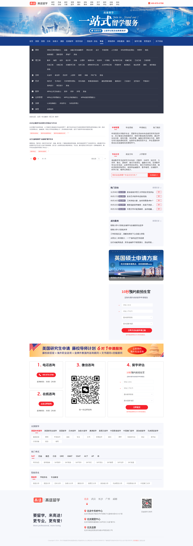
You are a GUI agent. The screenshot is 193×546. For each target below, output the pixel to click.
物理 (55, 60)
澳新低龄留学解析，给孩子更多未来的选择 (141, 205)
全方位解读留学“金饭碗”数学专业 (41, 139)
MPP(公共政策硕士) (71, 97)
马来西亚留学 (153, 431)
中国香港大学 (131, 483)
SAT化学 (120, 462)
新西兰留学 (103, 431)
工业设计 (127, 81)
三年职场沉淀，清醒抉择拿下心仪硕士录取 (128, 234)
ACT (86, 456)
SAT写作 (79, 462)
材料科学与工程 (93, 65)
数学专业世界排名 (46, 133)
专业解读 (54, 477)
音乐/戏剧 (81, 81)
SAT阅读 (68, 462)
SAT (33, 456)
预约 (159, 192)
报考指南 (47, 462)
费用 (46, 437)
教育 (80, 75)
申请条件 (57, 437)
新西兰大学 (92, 483)
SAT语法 (99, 462)
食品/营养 (137, 65)
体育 (37, 109)
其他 (75, 54)
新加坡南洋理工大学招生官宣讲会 (140, 192)
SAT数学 (58, 462)
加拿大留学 (82, 431)
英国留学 (62, 431)
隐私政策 (142, 540)
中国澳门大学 (145, 483)
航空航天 (127, 65)
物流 (146, 50)
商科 (37, 50)
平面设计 (146, 81)
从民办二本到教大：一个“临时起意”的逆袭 (127, 238)
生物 (75, 60)
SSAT (78, 456)
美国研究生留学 (50, 431)
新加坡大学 (104, 483)
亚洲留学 (69, 41)
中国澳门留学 (128, 431)
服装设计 (118, 81)
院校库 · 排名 (92, 41)
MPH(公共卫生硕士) (54, 91)
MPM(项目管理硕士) (88, 97)
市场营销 (105, 50)
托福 (40, 456)
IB (98, 456)
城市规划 (153, 65)
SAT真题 (131, 462)
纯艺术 (49, 81)
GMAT (69, 456)
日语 (54, 456)
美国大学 (36, 483)
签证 (142, 437)
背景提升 (147, 41)
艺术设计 (58, 81)
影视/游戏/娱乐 (93, 81)
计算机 (107, 60)
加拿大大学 (69, 483)
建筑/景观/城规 (107, 81)
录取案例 (120, 41)
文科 (37, 75)
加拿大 (55, 41)
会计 (97, 50)
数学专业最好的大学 (59, 133)
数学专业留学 (42, 151)
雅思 (47, 456)
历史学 (65, 75)
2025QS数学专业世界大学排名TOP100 (43, 123)
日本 (48, 41)
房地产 (68, 54)
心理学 (82, 60)
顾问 (128, 41)
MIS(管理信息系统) (127, 50)
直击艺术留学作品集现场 (137, 196)
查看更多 (156, 188)
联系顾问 (153, 175)
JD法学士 (63, 103)
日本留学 (72, 431)
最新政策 (36, 437)
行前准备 (36, 441)
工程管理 (147, 60)
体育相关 (50, 109)
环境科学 (118, 65)
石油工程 (50, 65)
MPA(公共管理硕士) (54, 97)
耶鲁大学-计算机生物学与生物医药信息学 (127, 225)
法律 (37, 103)
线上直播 (122, 196)
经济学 (99, 60)
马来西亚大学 (117, 483)
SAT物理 (110, 462)
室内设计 (50, 85)
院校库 (34, 477)
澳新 (62, 41)
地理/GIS (91, 60)
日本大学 (58, 483)
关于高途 (159, 41)
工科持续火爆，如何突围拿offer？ (140, 201)
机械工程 (128, 60)
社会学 (49, 75)
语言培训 (79, 41)
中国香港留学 (115, 431)
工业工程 (138, 60)
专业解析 (45, 117)
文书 (88, 437)
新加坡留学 (140, 431)
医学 (37, 91)
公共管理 (38, 97)
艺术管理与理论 (69, 81)
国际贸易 (60, 54)
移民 (57, 441)
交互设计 (137, 81)
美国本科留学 (36, 431)
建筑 (145, 65)
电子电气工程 (117, 60)
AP (92, 456)
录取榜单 (111, 41)
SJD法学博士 (74, 103)
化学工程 (81, 65)
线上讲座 (122, 192)
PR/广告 (94, 75)
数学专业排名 (34, 133)
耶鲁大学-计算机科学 (119, 230)
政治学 (57, 75)
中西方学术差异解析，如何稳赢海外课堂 (141, 209)
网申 (120, 437)
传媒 (86, 75)
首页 (38, 117)
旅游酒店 (50, 54)
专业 (101, 41)
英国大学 (47, 483)
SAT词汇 (89, 462)
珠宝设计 (60, 85)
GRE (62, 456)
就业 (46, 441)
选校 (67, 437)
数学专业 (33, 151)
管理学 (139, 50)
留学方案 (138, 41)
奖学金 (153, 437)
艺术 (37, 81)
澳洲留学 (93, 431)
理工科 (38, 60)
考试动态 (36, 462)
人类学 (73, 75)
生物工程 (60, 65)
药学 (72, 91)
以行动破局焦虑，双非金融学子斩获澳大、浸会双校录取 (132, 242)
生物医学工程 (70, 65)
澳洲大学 (81, 483)
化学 (61, 60)
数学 (48, 60)
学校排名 (43, 477)
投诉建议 (136, 540)
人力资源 (114, 50)
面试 (109, 437)
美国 (37, 41)
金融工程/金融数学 (76, 50)
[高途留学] (38, 3)
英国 (43, 41)
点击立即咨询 (46, 404)
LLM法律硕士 (52, 103)
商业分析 (89, 50)
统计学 (68, 60)
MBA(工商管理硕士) (54, 50)
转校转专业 (131, 437)
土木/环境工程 (107, 65)
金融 (65, 50)
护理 (78, 91)
